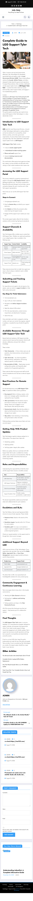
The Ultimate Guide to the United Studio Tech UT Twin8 (16, 655)
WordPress (18, 885)
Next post (6, 720)
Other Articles (16, 110)
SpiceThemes (16, 887)
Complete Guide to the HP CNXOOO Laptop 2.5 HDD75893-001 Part (15, 723)
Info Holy (16, 10)
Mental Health (10, 883)
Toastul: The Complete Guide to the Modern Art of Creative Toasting (16, 868)
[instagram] (19, 6)
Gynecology (26, 881)
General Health (18, 881)
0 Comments (6, 35)
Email (4, 818)
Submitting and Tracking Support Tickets (16, 100)
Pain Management (19, 883)
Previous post (7, 712)
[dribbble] (16, 6)
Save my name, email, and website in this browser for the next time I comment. (15, 830)
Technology (6, 32)
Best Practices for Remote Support (19, 103)
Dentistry (11, 881)
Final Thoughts (9, 110)
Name (4, 809)
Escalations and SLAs (14, 107)
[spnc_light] (29, 17)
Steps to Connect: (13, 98)
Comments (5, 792)
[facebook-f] (12, 6)
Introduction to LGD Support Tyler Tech (11, 97)
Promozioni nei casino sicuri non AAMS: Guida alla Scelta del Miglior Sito (15, 774)
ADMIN (15, 32)
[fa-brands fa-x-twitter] (14, 6)
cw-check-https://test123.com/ (15, 741)
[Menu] (3, 17)
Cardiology (4, 881)
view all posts (6, 704)
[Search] (25, 17)
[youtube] (21, 6)
